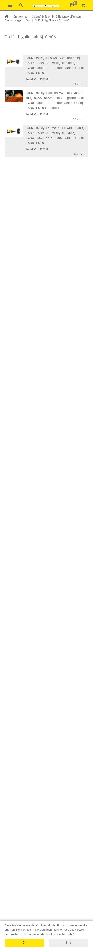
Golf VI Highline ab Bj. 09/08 (52, 20)
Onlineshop (20, 16)
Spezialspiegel (13, 20)
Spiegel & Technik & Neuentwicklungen (56, 16)
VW (28, 20)
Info (68, 942)
